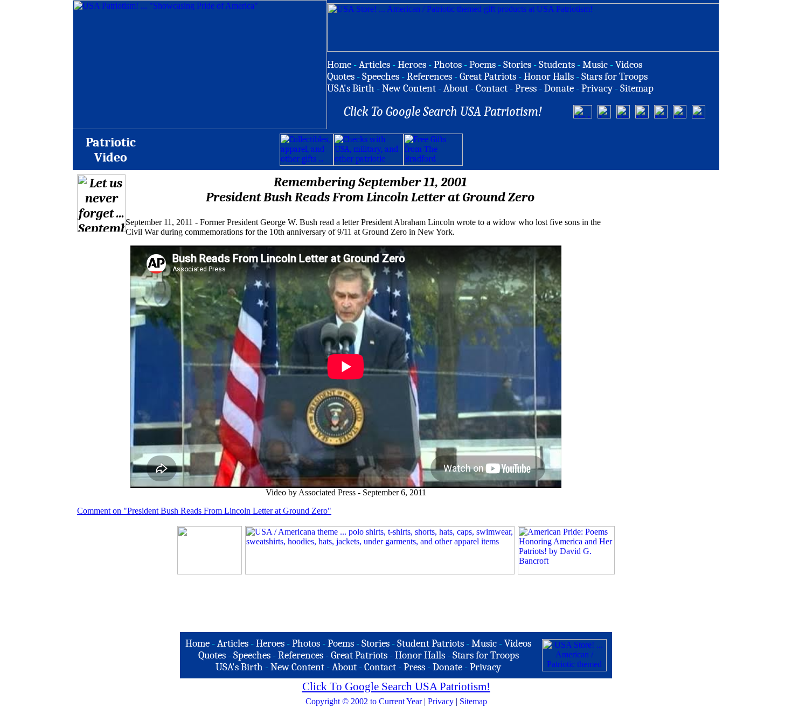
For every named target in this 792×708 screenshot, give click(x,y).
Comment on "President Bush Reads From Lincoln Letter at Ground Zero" (204, 510)
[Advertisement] (589, 150)
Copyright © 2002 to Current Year (363, 701)
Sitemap (473, 701)
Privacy (441, 701)
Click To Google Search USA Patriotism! (396, 686)
